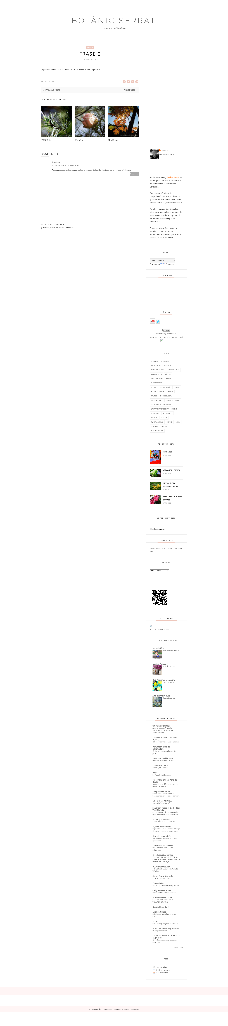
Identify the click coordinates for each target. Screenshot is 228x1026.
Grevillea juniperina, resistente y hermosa (166, 941)
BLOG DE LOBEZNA (161, 866)
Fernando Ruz (158, 883)
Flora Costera (157, 383)
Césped (167, 374)
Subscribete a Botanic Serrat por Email (166, 337)
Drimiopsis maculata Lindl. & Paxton (164, 915)
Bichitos (167, 365)
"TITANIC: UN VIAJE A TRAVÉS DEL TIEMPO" (165, 870)
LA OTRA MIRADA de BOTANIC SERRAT (164, 409)
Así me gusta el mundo (162, 819)
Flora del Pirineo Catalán (161, 387)
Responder (134, 174)
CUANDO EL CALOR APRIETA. (164, 821)
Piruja (155, 772)
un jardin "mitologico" (161, 803)
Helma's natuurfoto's (161, 836)
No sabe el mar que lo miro (164, 760)
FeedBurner (171, 333)
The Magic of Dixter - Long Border (166, 885)
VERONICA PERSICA (171, 470)
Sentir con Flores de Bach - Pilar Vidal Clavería (166, 809)
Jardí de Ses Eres (169, 666)
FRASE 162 (113, 140)
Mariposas (155, 413)
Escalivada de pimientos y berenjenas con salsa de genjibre (166, 794)
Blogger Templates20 (131, 1009)
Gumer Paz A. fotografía (163, 876)
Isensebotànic (158, 648)
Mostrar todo (178, 947)
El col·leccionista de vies (163, 855)
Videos (164, 426)
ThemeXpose (107, 1009)
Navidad (154, 417)
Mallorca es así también (163, 845)
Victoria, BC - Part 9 (160, 767)
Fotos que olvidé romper (163, 758)
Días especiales (157, 378)
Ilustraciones (156, 400)
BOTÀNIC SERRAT (114, 20)
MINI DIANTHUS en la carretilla (172, 498)
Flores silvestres (158, 391)
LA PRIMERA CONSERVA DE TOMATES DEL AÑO (163, 900)
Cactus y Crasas (157, 370)
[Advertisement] (166, 92)
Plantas (164, 417)
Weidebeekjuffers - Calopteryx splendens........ (165, 839)
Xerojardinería (157, 431)
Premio (169, 422)
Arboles (154, 361)
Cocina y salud (173, 370)
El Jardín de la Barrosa (162, 826)
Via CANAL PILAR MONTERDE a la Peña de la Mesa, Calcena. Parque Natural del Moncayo (166, 859)
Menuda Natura (159, 912)
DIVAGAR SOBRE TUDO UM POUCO (165, 738)
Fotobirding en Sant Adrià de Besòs (165, 781)
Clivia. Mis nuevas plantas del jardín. (164, 752)
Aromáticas (155, 365)
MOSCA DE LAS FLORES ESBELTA (170, 485)
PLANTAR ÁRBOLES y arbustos (166, 928)
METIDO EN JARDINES (162, 801)
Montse (87, 59)
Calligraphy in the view (162, 890)
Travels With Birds (160, 765)
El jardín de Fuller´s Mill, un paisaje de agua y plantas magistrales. (166, 830)
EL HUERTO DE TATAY (162, 897)
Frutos (154, 396)
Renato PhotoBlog (160, 907)
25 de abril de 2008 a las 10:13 (65, 165)
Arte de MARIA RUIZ (161, 695)
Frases (90, 47)
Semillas (154, 426)
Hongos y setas (166, 396)
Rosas (178, 422)
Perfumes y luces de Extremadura (161, 747)
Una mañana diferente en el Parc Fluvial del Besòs (166, 785)
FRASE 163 (79, 140)
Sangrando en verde (161, 791)
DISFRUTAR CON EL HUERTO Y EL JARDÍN (166, 936)
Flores (177, 387)
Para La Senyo (168, 682)
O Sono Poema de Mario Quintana (166, 742)
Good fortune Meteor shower (164, 892)
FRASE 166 (167, 451)
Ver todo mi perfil (166, 154)
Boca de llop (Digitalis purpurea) (165, 923)
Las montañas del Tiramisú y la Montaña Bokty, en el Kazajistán (165, 813)
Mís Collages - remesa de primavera (163, 849)
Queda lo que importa (161, 878)
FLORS (155, 921)
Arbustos (165, 361)
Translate (170, 264)
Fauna (168, 378)
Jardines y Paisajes (173, 400)
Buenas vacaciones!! (171, 650)
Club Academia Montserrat (164, 680)
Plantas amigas (157, 422)
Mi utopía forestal (160, 930)
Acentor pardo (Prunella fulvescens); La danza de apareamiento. (163, 730)
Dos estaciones (169, 698)
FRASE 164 (46, 140)
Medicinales (167, 413)
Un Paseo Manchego (161, 726)
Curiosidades (156, 374)
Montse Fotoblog (160, 664)
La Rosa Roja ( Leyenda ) (162, 775)
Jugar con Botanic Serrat (161, 404)
